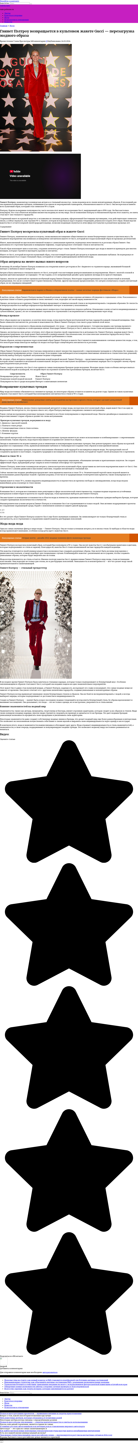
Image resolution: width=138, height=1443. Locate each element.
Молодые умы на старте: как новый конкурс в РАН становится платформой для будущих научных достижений (56, 1380)
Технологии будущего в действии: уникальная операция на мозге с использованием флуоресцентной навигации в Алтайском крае (65, 1384)
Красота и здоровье (13, 15)
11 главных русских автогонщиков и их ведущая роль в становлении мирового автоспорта (42, 1426)
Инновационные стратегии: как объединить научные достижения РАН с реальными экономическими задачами (56, 1382)
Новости (8, 22)
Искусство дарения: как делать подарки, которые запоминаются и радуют (39, 1389)
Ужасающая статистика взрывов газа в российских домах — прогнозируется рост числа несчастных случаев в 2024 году (56, 1435)
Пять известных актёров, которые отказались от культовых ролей (31, 1418)
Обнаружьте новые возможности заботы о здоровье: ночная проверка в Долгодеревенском (46, 1386)
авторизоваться (50, 1372)
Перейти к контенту (9, 1)
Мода (6, 17)
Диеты (7, 13)
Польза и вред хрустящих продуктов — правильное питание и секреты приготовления (41, 1413)
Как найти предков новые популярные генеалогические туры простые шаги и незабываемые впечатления (50, 1431)
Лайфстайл (5, 6)
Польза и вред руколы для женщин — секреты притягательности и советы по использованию (44, 1422)
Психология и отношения (16, 20)
